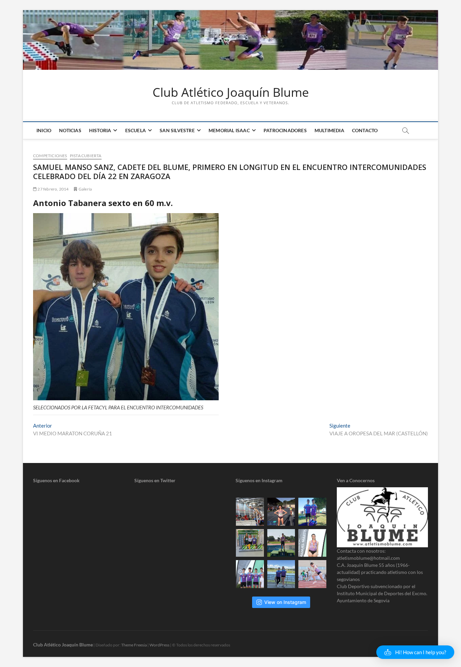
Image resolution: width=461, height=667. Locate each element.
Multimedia (329, 130)
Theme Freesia (134, 644)
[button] (415, 652)
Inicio (43, 130)
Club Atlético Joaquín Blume (231, 92)
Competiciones (50, 155)
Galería (85, 189)
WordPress (159, 644)
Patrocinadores (285, 130)
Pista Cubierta (86, 155)
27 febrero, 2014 (53, 189)
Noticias (70, 130)
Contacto (365, 130)
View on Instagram (285, 602)
